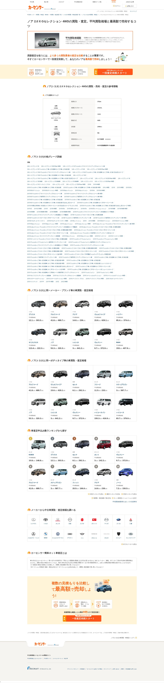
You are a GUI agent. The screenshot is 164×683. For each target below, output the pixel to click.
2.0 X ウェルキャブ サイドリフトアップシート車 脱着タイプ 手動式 (47, 245)
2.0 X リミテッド (32, 281)
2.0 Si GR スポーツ (73, 208)
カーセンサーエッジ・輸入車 (60, 658)
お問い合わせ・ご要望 (118, 669)
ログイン (117, 6)
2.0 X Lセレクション (66, 224)
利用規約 (82, 669)
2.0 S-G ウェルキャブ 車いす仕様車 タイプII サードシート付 (95, 202)
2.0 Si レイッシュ (75, 221)
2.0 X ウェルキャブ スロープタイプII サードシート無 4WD (44, 254)
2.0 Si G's (62, 208)
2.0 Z (57, 281)
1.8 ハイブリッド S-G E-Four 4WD (97, 169)
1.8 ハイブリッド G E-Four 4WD (51, 166)
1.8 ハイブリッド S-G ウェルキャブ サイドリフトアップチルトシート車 (48, 172)
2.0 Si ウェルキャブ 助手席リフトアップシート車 (76, 218)
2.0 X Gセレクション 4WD (50, 224)
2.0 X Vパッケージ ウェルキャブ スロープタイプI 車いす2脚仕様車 (47, 239)
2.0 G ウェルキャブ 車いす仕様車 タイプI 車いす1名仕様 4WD (82, 187)
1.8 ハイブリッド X (86, 181)
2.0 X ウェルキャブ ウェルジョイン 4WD (105, 239)
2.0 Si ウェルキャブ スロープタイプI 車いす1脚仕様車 (87, 215)
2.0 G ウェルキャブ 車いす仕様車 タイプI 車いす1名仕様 (44, 187)
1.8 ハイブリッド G (33, 166)
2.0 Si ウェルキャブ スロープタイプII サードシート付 (43, 218)
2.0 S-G (92, 190)
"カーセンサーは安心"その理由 (94, 669)
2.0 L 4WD (106, 187)
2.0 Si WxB (112, 208)
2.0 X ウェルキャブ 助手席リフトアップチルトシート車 (75, 257)
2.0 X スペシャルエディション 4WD (114, 275)
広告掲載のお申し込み (131, 669)
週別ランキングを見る (113, 494)
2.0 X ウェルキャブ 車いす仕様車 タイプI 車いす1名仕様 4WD (45, 260)
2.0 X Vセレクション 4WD (85, 236)
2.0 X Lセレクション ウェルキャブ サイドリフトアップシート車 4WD (114, 224)
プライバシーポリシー (72, 669)
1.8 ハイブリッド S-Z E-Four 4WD (105, 178)
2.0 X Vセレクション (68, 236)
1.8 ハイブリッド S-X (79, 175)
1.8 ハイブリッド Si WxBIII (71, 181)
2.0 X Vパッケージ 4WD (116, 236)
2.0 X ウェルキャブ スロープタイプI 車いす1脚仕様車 (43, 248)
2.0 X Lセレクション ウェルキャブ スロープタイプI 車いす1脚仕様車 (100, 227)
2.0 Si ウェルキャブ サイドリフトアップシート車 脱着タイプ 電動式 (47, 215)
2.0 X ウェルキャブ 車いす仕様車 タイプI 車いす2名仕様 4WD (45, 263)
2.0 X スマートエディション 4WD (57, 278)
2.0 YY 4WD (50, 281)
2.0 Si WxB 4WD (122, 208)
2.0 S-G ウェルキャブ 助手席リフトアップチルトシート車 (44, 196)
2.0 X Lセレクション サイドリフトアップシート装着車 (43, 236)
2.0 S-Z (29, 208)
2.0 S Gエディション (33, 190)
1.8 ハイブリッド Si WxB (34, 181)
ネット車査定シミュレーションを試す (125, 498)
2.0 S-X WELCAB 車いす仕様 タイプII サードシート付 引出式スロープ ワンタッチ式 (52, 205)
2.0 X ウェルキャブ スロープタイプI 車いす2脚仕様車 (115, 248)
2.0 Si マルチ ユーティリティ (36, 221)
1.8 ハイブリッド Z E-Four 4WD (75, 184)
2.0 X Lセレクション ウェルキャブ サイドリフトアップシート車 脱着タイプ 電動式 (52, 227)
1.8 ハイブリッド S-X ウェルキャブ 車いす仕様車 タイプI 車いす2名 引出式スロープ (52, 178)
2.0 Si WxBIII (53, 212)
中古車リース (47, 658)
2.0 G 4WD (96, 184)
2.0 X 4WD (92, 221)
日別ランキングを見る (96, 494)
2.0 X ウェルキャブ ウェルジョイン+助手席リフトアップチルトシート (90, 242)
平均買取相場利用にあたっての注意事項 (125, 501)
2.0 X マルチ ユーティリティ (114, 278)
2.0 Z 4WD (64, 281)
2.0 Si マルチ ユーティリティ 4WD (57, 221)
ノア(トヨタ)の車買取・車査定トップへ (123, 638)
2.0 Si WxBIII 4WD (65, 212)
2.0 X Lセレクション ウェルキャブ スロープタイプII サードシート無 (47, 233)
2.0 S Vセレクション (81, 190)
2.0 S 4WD (120, 187)
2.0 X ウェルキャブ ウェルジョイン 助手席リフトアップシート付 (46, 242)
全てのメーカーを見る (130, 544)
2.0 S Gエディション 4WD (50, 190)
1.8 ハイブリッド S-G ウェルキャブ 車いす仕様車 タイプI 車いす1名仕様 (49, 175)
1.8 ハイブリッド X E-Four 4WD (104, 181)
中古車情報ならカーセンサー (34, 658)
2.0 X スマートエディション (35, 278)
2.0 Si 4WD (53, 208)
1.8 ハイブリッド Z (58, 184)
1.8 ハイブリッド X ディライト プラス (38, 184)
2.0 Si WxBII (31, 212)
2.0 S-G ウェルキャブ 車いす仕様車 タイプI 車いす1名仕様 (44, 199)
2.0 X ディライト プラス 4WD (95, 278)
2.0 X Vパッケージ (100, 236)
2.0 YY (42, 281)
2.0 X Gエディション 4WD (120, 221)
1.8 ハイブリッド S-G (78, 169)
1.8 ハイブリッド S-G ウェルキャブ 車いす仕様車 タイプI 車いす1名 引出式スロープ (98, 172)
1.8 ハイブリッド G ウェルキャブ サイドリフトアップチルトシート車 (84, 166)
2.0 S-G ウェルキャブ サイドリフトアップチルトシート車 (44, 193)
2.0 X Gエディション (104, 221)
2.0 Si (46, 208)
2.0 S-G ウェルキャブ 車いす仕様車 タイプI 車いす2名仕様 (82, 199)
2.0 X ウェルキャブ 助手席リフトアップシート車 (42, 257)
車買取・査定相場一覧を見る (102, 498)
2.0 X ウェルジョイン (88, 272)
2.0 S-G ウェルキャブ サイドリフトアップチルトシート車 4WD (83, 193)
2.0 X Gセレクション (33, 224)
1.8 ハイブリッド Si (124, 178)
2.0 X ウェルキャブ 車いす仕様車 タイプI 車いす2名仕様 (83, 260)
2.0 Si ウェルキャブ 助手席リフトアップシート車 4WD (109, 218)
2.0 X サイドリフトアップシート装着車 (39, 275)
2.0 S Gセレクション (66, 190)
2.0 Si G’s (84, 208)
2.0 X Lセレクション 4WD (83, 224)
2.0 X (84, 221)
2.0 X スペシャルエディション (92, 275)
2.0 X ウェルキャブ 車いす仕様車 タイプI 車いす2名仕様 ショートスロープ (89, 263)
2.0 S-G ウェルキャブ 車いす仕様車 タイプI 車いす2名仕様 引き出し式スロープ (51, 202)
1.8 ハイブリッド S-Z (86, 178)
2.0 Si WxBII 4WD (42, 212)
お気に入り (130, 6)
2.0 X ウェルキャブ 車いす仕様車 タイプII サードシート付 (93, 266)
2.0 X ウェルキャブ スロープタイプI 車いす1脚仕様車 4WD (79, 248)
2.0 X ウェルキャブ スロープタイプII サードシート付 (81, 251)
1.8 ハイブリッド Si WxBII (52, 181)
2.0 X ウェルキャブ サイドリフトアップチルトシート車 (87, 245)
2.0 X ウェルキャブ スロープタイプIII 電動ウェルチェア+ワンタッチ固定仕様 (88, 254)
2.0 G (89, 184)
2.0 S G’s (128, 187)
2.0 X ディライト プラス (76, 278)
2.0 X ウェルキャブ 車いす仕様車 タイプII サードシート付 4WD (46, 269)
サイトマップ (133, 11)
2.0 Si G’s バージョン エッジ (97, 208)
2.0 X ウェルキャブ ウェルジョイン (80, 239)
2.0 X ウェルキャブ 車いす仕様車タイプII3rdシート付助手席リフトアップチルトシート (53, 272)
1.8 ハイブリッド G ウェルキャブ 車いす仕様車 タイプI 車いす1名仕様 (48, 169)
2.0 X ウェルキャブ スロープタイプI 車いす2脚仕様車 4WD (45, 251)
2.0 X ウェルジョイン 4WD (105, 272)
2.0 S (113, 187)
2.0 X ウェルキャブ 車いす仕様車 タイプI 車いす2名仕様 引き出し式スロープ (50, 266)
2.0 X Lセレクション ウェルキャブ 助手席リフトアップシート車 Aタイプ (92, 233)
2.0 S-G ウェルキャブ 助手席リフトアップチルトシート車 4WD (83, 196)
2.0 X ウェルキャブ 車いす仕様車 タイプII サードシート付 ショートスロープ (90, 269)
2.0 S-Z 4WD (38, 208)
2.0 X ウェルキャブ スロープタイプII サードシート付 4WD (116, 251)
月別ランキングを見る (130, 494)
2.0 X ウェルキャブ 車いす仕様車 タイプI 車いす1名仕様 (111, 257)
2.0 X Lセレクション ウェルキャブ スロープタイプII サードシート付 (94, 230)
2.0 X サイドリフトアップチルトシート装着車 (67, 275)
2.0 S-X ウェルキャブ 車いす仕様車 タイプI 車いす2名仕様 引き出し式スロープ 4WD (105, 205)
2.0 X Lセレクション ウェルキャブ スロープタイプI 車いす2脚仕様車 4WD (49, 230)
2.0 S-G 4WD (101, 190)
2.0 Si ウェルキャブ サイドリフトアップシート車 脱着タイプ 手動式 (93, 212)
